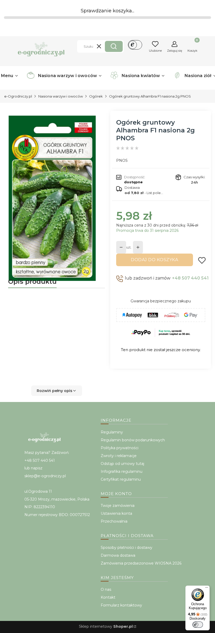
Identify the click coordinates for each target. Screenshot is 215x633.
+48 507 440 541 (190, 278)
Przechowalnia (114, 521)
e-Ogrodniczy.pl (18, 96)
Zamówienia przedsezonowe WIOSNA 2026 (141, 563)
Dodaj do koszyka (154, 259)
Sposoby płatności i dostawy (126, 547)
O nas (106, 589)
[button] (114, 46)
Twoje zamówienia (118, 505)
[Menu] (206, 589)
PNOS (122, 160)
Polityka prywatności (119, 448)
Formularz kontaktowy (121, 605)
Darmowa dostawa (118, 555)
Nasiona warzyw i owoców (60, 96)
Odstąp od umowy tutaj (122, 463)
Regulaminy (112, 432)
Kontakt (108, 597)
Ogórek (96, 96)
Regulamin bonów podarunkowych (133, 440)
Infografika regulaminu (121, 471)
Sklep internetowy (106, 626)
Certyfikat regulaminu (121, 479)
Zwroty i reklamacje (119, 455)
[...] (52, 198)
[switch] (197, 624)
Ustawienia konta (116, 513)
